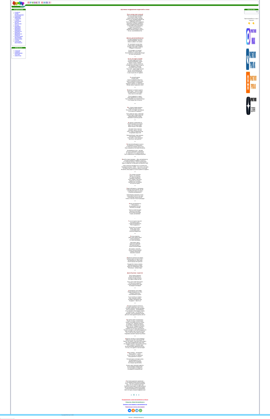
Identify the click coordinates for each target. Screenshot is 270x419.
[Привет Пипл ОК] (251, 92)
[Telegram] (137, 410)
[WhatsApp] (140, 410)
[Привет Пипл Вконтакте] (251, 70)
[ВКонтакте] (129, 410)
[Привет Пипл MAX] (251, 47)
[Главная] (21, 7)
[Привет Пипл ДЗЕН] (251, 115)
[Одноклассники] (133, 410)
